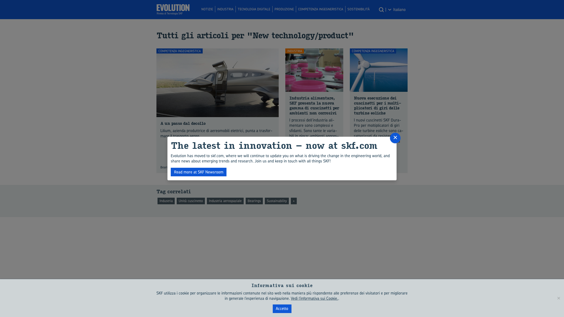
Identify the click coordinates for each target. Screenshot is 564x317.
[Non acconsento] (558, 298)
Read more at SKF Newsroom (198, 172)
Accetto (282, 308)
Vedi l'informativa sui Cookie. (314, 298)
